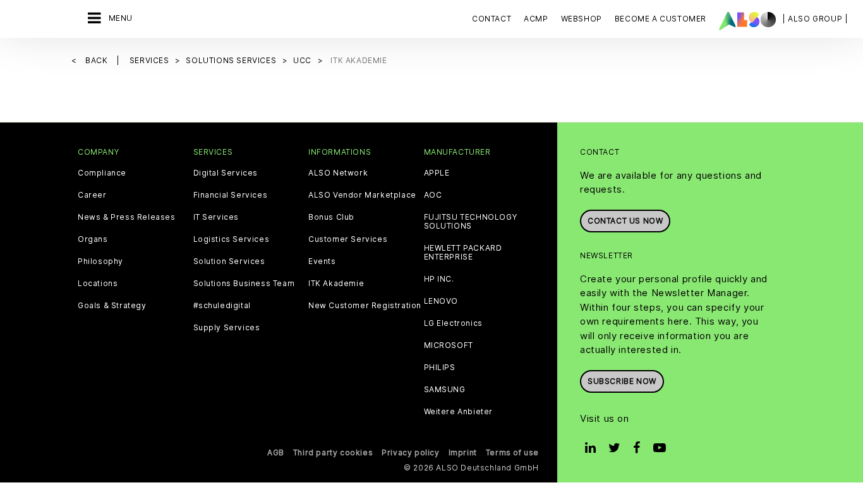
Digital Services (225, 173)
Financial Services (230, 195)
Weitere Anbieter (458, 411)
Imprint (463, 452)
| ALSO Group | (815, 18)
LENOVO (441, 301)
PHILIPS (440, 367)
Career (92, 195)
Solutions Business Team (244, 283)
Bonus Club (331, 217)
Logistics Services (231, 239)
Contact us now (625, 220)
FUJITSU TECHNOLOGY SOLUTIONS (470, 222)
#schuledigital (222, 305)
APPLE (437, 173)
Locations (98, 283)
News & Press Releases (127, 217)
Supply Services (226, 327)
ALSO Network (338, 173)
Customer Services (347, 239)
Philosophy (100, 261)
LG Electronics (453, 323)
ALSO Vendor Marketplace (362, 195)
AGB (275, 452)
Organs (93, 239)
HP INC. (439, 279)
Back (97, 60)
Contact (491, 18)
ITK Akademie (336, 283)
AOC (433, 195)
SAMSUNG (445, 389)
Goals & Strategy (112, 305)
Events (322, 261)
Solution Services (229, 261)
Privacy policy (410, 452)
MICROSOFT (448, 345)
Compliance (102, 173)
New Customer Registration (364, 305)
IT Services (216, 217)
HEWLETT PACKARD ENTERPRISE (463, 252)
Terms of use (512, 452)
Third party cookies (333, 452)
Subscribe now (622, 381)
